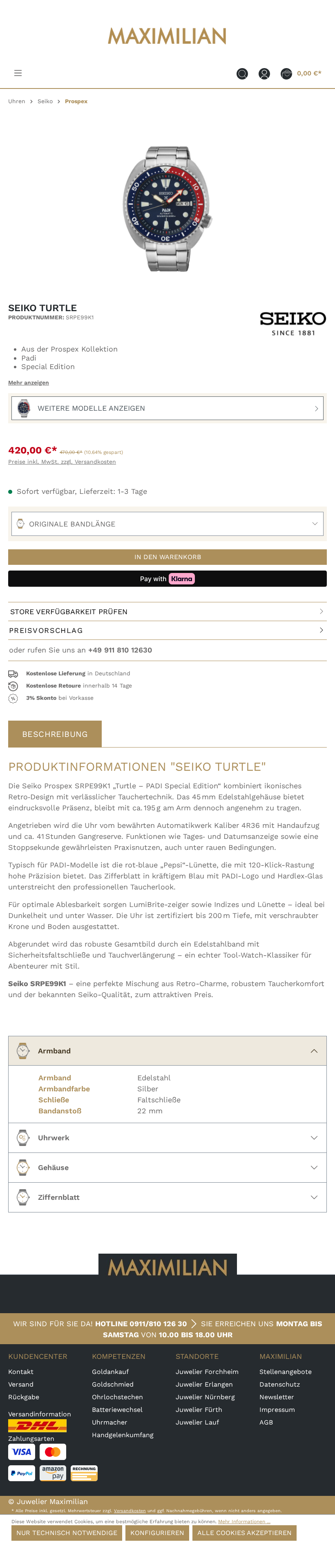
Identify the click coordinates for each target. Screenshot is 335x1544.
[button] (167, 674)
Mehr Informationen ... (244, 1521)
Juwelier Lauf (197, 1422)
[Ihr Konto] (264, 73)
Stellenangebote (285, 1372)
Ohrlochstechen (117, 1397)
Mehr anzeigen (28, 382)
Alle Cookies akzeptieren (244, 1533)
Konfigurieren (157, 1533)
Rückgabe (23, 1397)
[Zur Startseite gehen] (167, 49)
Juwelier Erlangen (204, 1384)
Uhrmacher (109, 1422)
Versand (21, 1384)
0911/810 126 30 (158, 1323)
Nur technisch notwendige (66, 1533)
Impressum (277, 1409)
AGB (266, 1422)
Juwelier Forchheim (207, 1372)
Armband (54, 1050)
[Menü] (18, 73)
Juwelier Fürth (199, 1409)
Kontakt (21, 1372)
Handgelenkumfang (123, 1435)
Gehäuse (53, 1167)
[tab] (55, 734)
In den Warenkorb (167, 557)
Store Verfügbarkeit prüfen (68, 611)
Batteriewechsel (117, 1409)
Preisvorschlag (46, 630)
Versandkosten (130, 1510)
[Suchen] (242, 73)
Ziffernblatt (59, 1197)
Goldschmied (113, 1384)
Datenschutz (279, 1384)
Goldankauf (110, 1372)
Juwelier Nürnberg (205, 1397)
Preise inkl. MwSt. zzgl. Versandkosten (62, 461)
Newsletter (276, 1397)
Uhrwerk (53, 1137)
